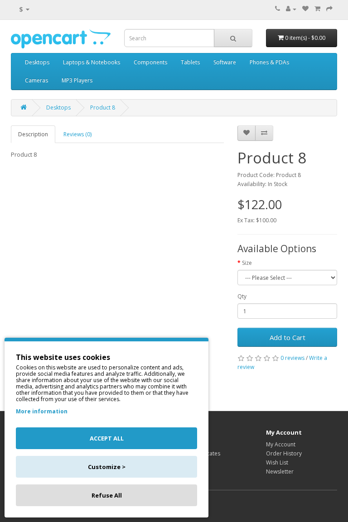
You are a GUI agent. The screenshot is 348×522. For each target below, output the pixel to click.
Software (224, 62)
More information (42, 411)
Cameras (36, 80)
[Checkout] (329, 9)
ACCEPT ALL (107, 438)
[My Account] (291, 9)
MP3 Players (77, 80)
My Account (280, 444)
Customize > (107, 467)
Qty (241, 296)
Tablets (190, 62)
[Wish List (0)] (305, 9)
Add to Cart (287, 337)
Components (150, 62)
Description (33, 134)
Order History (284, 453)
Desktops (37, 62)
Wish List (277, 462)
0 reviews (292, 358)
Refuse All (107, 495)
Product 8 (102, 107)
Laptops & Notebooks (91, 62)
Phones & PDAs (269, 62)
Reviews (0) (77, 134)
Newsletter (280, 471)
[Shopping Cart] (317, 9)
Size (247, 263)
